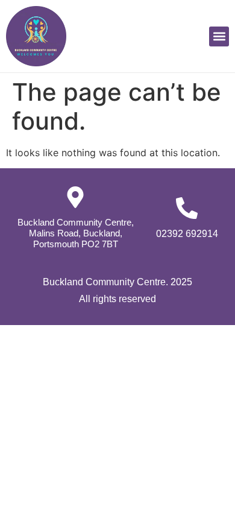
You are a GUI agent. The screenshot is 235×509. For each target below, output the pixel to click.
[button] (219, 36)
